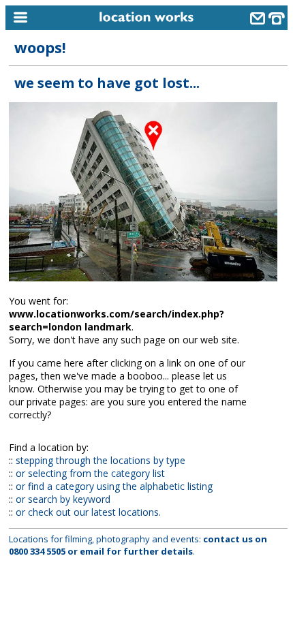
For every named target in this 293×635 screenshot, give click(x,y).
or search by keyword (63, 499)
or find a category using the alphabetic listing (114, 486)
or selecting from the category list (90, 473)
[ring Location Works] (277, 20)
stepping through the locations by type (100, 460)
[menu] (41, 18)
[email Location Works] (257, 20)
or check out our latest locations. (88, 512)
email (92, 551)
